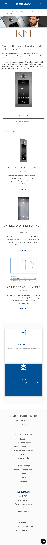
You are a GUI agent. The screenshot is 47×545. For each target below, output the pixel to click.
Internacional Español (23, 443)
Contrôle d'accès (23, 420)
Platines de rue (34, 11)
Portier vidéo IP (22, 11)
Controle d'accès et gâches (23, 416)
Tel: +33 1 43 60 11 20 (23, 527)
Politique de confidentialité (23, 500)
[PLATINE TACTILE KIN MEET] (23, 150)
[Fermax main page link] (23, 4)
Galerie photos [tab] (23, 121)
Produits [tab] (23, 115)
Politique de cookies (23, 504)
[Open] (6, 4)
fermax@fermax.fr (23, 530)
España (23, 439)
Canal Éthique (23, 508)
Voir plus (23, 189)
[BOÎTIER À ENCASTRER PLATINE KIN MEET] (23, 208)
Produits (12, 11)
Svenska (23, 481)
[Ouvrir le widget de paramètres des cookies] (43, 541)
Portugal (23, 454)
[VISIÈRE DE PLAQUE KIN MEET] (23, 270)
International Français (23, 450)
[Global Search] (41, 4)
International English (23, 447)
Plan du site (23, 512)
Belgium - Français (23, 466)
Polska (23, 473)
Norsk (23, 477)
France (4, 11)
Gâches (23, 424)
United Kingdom (23, 458)
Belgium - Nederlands (23, 470)
